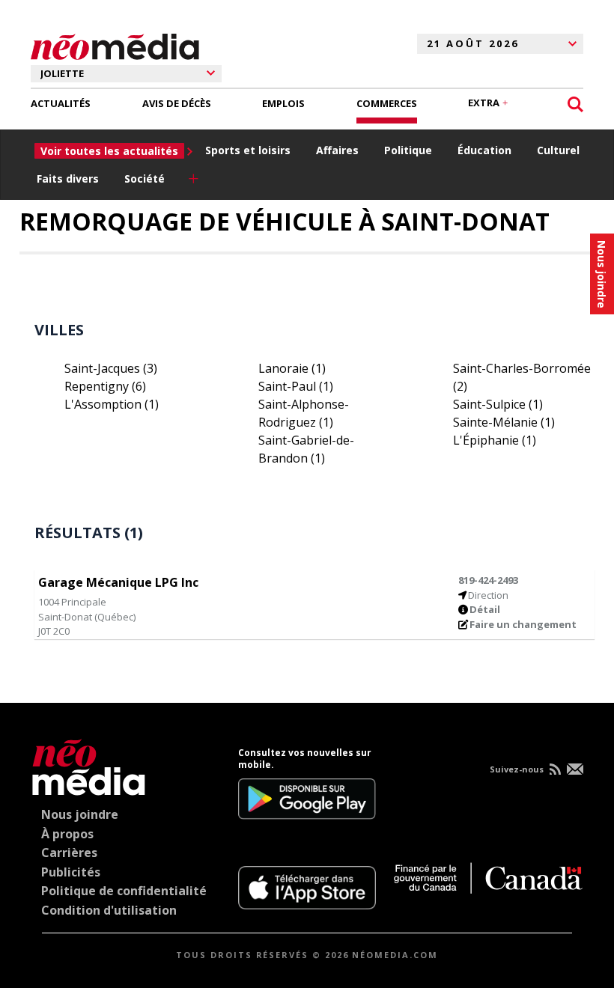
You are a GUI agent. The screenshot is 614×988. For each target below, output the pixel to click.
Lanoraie (292, 368)
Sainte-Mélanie (504, 422)
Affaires (337, 150)
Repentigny (105, 386)
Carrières (69, 852)
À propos (67, 834)
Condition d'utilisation (109, 910)
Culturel (558, 150)
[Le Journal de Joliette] (89, 764)
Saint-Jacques (110, 368)
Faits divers (68, 178)
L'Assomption (111, 404)
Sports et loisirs (248, 150)
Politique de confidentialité (124, 890)
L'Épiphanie (494, 440)
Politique (408, 150)
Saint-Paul (295, 386)
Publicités (70, 872)
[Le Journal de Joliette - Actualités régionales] (115, 44)
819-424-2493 (488, 580)
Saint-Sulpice (498, 404)
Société (144, 178)
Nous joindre (79, 814)
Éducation (484, 150)
